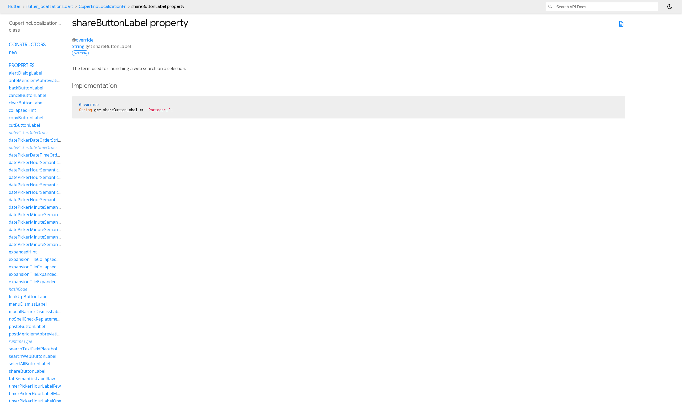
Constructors (27, 45)
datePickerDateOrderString (36, 140)
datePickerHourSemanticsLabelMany (46, 170)
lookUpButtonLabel (28, 297)
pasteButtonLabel (27, 326)
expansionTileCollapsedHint (37, 259)
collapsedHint (22, 110)
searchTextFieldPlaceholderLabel (42, 349)
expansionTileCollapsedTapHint (41, 267)
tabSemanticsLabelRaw (32, 379)
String (78, 46)
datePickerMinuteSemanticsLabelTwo (46, 237)
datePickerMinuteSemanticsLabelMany (48, 215)
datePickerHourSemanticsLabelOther (46, 185)
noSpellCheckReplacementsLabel (42, 319)
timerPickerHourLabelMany (36, 393)
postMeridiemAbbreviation (36, 334)
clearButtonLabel (26, 103)
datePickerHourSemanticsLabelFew (44, 162)
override (85, 40)
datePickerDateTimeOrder (33, 147)
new (13, 52)
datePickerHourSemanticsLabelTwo (44, 192)
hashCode (18, 289)
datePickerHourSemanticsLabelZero (45, 200)
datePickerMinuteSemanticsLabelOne (46, 222)
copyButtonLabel (26, 118)
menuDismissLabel (28, 304)
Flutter (14, 6)
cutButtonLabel (24, 125)
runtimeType (20, 341)
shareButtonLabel (27, 371)
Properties (22, 65)
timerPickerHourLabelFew (35, 386)
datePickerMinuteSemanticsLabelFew (46, 207)
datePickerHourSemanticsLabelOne (44, 177)
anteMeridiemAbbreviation (36, 80)
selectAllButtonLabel (29, 364)
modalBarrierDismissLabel (35, 311)
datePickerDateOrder (28, 133)
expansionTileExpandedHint (37, 274)
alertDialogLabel (25, 73)
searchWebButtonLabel (32, 356)
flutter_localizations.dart (49, 6)
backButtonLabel (26, 88)
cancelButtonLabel (27, 95)
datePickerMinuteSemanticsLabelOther (48, 229)
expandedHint (23, 252)
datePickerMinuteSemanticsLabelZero (47, 244)
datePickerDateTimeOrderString (41, 155)
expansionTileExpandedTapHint (41, 282)
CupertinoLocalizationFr (102, 6)
